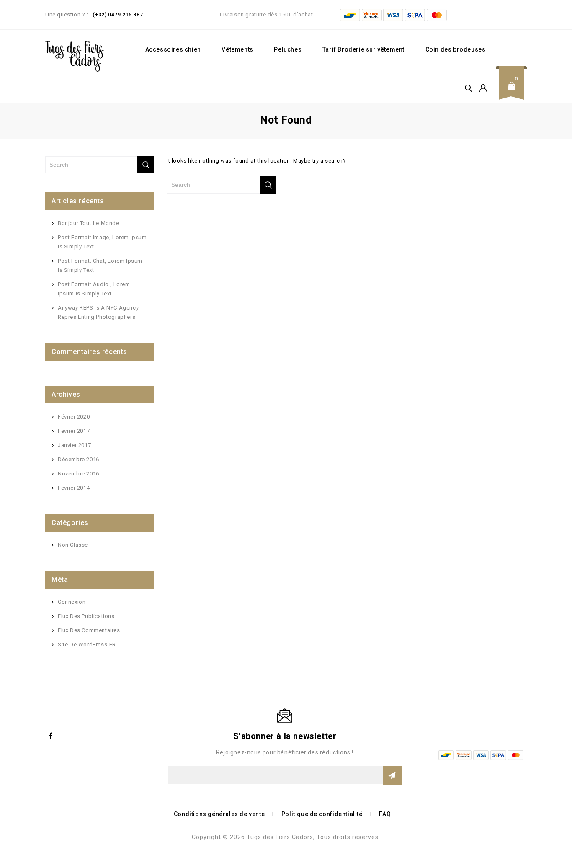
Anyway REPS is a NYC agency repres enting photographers (98, 312)
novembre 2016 (78, 473)
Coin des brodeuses (455, 49)
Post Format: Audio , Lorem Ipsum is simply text (94, 289)
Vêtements (237, 49)
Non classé (73, 545)
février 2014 (74, 488)
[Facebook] (50, 735)
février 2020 (74, 416)
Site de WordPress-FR (87, 644)
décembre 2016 (78, 459)
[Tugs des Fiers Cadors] (74, 56)
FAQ (385, 814)
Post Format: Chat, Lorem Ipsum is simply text (100, 265)
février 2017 (74, 431)
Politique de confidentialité (322, 814)
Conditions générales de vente (219, 814)
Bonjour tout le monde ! (90, 223)
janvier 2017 (74, 445)
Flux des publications (86, 616)
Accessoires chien (173, 49)
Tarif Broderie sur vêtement (363, 49)
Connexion (71, 602)
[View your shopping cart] (514, 92)
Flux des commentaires (89, 630)
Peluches (287, 49)
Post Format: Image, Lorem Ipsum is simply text (102, 242)
